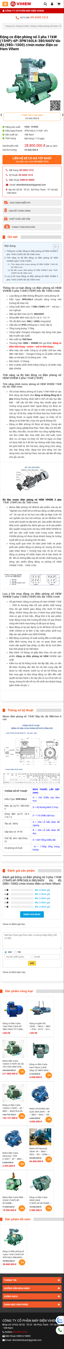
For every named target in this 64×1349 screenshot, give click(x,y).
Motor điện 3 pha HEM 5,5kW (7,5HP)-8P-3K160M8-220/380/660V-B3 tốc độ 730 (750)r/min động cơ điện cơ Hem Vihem (12, 1200)
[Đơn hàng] (59, 4)
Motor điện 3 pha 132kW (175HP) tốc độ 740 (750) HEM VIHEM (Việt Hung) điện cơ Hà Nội (13, 1064)
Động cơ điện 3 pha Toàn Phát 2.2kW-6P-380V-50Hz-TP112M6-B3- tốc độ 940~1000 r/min (13, 1026)
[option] (32, 117)
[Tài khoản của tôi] (52, 4)
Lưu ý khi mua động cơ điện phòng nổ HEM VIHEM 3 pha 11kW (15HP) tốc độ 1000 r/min (32, 278)
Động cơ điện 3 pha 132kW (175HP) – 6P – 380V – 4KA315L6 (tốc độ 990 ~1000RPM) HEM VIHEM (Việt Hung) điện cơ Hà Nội (13, 1108)
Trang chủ (9, 26)
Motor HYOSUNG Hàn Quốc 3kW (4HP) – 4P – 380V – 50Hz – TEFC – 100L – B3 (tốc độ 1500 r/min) (40, 1111)
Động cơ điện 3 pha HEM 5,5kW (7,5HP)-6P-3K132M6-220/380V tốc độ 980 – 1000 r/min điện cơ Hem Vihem (40, 1200)
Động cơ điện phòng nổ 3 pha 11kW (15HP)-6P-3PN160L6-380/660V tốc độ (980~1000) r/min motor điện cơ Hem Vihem (13, 1254)
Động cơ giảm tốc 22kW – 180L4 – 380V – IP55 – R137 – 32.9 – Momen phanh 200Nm (40, 1026)
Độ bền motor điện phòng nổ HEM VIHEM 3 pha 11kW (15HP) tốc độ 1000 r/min (34, 271)
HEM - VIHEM (31, 126)
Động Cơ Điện (22, 26)
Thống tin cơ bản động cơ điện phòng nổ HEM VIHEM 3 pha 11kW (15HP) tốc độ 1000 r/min (32, 253)
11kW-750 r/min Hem (32, 115)
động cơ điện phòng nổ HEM (32, 656)
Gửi (32, 963)
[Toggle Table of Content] (54, 246)
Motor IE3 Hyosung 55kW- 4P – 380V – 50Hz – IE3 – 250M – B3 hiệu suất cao (39, 1151)
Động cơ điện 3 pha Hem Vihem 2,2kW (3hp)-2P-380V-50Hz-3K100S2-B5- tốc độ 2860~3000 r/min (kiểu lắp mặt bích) (40, 1067)
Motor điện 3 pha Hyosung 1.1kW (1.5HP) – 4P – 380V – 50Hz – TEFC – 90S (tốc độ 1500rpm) (13, 1156)
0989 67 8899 (23, 1336)
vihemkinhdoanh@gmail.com (31, 184)
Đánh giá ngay (32, 914)
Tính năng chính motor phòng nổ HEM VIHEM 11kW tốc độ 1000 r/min (34, 265)
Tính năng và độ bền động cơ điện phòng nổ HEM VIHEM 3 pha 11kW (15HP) (32, 259)
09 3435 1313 (39, 17)
